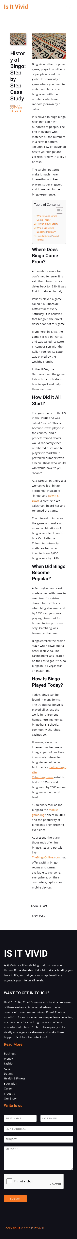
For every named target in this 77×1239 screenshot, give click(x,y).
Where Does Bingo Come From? (47, 217)
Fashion (9, 1063)
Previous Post (38, 906)
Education (10, 1083)
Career (8, 1088)
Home (14, 106)
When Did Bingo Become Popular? (46, 229)
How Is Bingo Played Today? (48, 237)
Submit (15, 1198)
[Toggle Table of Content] (57, 210)
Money (8, 1058)
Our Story (10, 1098)
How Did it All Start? (47, 223)
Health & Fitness (14, 1078)
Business (10, 1053)
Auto (7, 1068)
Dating (8, 1073)
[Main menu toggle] (69, 7)
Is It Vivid (16, 7)
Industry (9, 1093)
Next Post (38, 915)
